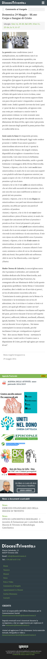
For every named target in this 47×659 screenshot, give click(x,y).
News (5, 578)
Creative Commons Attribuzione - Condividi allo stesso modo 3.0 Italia (26, 653)
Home (5, 566)
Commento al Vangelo (12, 586)
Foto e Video (8, 582)
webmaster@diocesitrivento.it (17, 625)
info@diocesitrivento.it (17, 556)
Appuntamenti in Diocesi (13, 590)
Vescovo (6, 570)
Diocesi (6, 574)
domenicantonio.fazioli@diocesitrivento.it (19, 615)
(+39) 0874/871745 (13, 559)
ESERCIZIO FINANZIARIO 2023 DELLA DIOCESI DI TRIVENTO (20, 508)
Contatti (6, 598)
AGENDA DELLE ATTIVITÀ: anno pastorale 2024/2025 (22, 382)
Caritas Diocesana (10, 594)
